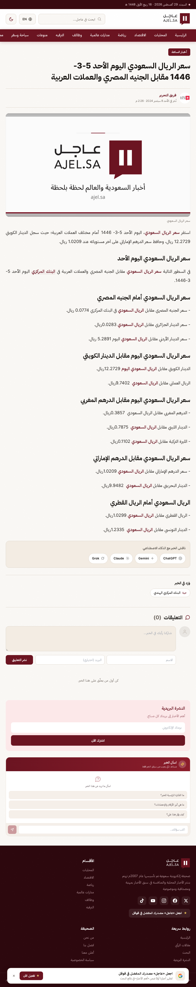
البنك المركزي (43, 271)
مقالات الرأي (182, 945)
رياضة (122, 35)
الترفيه (60, 35)
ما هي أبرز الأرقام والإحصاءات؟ (169, 804)
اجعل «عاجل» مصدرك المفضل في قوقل (159, 913)
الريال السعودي (131, 310)
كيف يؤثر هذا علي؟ (175, 814)
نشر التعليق (19, 660)
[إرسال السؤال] (12, 829)
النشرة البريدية (182, 960)
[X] (186, 900)
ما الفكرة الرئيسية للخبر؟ (172, 795)
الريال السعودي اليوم (139, 368)
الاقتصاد (140, 35)
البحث (186, 952)
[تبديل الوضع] (11, 19)
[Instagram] (164, 900)
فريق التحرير (167, 95)
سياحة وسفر (20, 35)
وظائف (77, 35)
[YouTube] (153, 900)
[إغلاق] (14, 976)
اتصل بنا (88, 945)
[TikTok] (142, 900)
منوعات (42, 35)
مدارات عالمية (100, 35)
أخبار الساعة (179, 52)
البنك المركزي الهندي (170, 592)
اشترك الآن (98, 740)
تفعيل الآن (31, 975)
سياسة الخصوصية (82, 960)
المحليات (160, 35)
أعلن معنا (88, 952)
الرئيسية (180, 35)
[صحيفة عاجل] (176, 19)
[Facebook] (175, 900)
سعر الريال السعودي (162, 232)
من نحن (88, 937)
